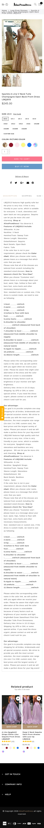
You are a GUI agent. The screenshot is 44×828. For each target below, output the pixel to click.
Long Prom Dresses (19, 10)
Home (4, 10)
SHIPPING (27, 196)
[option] (22, 46)
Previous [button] (6, 48)
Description (10, 196)
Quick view (18, 698)
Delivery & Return (22, 176)
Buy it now (22, 166)
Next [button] (34, 47)
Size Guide (17, 114)
